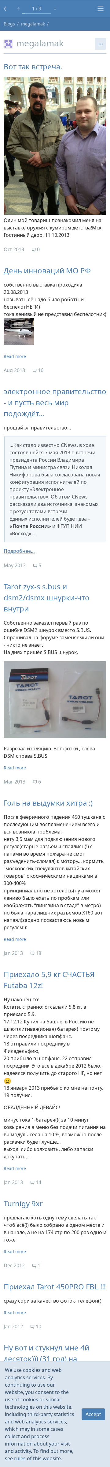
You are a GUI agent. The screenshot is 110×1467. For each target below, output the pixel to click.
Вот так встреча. (33, 66)
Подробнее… (19, 551)
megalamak (33, 24)
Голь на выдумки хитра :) (48, 803)
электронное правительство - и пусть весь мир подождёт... (55, 402)
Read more (15, 356)
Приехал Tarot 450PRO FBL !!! (55, 1286)
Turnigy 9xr (23, 1203)
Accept (93, 1414)
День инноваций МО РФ (47, 270)
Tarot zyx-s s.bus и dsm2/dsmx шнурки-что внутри (47, 597)
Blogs (9, 24)
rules (20, 1458)
